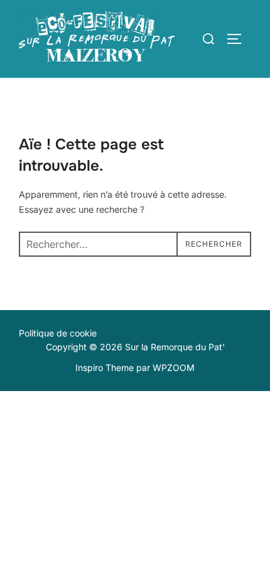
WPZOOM (174, 367)
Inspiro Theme (104, 367)
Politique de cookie (58, 333)
